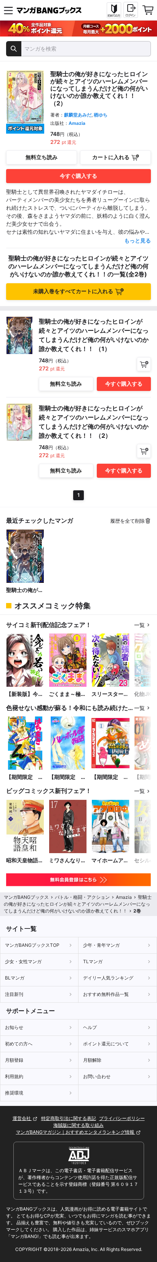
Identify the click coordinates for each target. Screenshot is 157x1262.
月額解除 (92, 1060)
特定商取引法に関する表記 (68, 1118)
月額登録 (14, 1060)
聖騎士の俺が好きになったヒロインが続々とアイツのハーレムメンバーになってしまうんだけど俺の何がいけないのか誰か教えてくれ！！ (24, 590)
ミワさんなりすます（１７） (67, 860)
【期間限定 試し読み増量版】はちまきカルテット (24, 777)
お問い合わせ (97, 1076)
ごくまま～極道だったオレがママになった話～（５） (67, 694)
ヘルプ (90, 1027)
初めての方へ (18, 1044)
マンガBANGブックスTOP (32, 945)
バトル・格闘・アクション (82, 897)
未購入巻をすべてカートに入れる (73, 291)
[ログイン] (130, 10)
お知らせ (14, 1027)
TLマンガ (93, 961)
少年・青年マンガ (101, 945)
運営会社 (22, 1118)
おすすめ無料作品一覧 (106, 994)
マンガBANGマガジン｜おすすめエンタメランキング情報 (75, 1132)
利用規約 (14, 1076)
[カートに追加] (144, 364)
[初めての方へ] (114, 10)
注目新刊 (14, 994)
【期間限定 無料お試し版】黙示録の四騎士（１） (110, 777)
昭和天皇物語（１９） (22, 860)
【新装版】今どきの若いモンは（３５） (24, 694)
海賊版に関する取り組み (78, 1125)
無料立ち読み (42, 157)
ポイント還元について (106, 1044)
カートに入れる (111, 157)
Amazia (77, 123)
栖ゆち (100, 115)
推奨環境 (14, 1093)
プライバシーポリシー (122, 1118)
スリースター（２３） (107, 694)
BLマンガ (14, 978)
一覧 (139, 625)
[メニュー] (8, 10)
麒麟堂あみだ (77, 115)
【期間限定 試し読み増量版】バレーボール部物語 (67, 777)
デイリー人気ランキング (108, 978)
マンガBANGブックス (26, 897)
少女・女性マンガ (23, 961)
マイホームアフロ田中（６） (110, 860)
